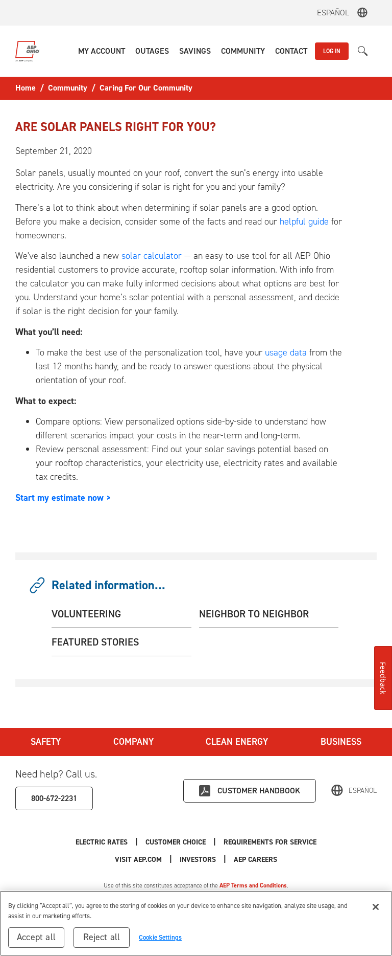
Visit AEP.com (138, 859)
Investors (198, 859)
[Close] (375, 907)
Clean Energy (237, 742)
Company (133, 742)
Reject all (101, 937)
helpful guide (305, 221)
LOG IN (331, 51)
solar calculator (151, 256)
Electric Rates (102, 842)
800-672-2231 (54, 798)
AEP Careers (255, 859)
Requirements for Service (270, 842)
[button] (101, 51)
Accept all (36, 937)
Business (341, 742)
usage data (286, 352)
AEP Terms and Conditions (253, 885)
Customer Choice (175, 842)
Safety (46, 742)
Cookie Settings (160, 937)
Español (333, 12)
